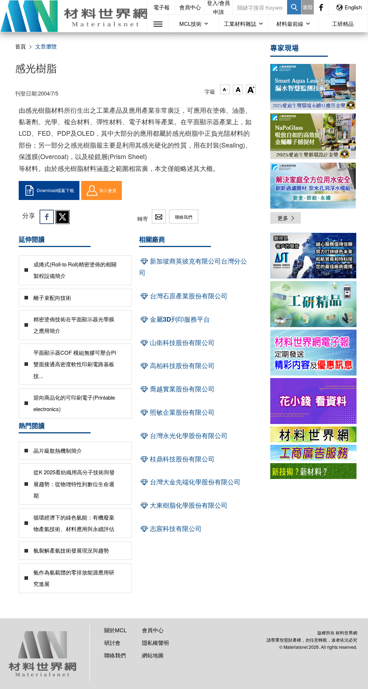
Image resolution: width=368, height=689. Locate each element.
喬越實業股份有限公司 (181, 389)
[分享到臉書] (46, 216)
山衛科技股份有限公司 (181, 342)
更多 (282, 218)
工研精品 (343, 23)
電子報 (161, 7)
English (353, 7)
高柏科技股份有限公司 (181, 365)
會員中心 (190, 7)
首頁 (20, 46)
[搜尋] (294, 7)
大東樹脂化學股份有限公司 (187, 505)
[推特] (62, 216)
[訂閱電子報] (313, 353)
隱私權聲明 (155, 642)
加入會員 (107, 190)
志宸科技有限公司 (175, 528)
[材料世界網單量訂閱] (313, 401)
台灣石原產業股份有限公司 (187, 296)
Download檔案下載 (55, 190)
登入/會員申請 (218, 7)
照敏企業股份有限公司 (181, 412)
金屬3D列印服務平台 (179, 319)
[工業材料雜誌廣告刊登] (313, 453)
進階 (308, 6)
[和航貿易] (313, 256)
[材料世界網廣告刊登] (313, 434)
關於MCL (115, 630)
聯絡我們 (183, 217)
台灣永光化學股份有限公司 (187, 435)
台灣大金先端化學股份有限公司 (194, 482)
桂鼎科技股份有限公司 (181, 459)
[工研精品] (313, 304)
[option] (313, 257)
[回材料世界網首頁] (73, 16)
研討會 (112, 642)
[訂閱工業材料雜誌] (313, 471)
